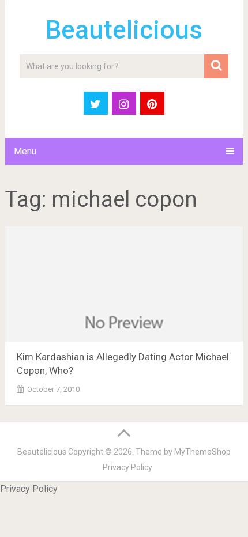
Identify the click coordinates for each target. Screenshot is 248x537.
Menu (25, 151)
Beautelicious (124, 30)
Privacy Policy (127, 467)
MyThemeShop (202, 451)
